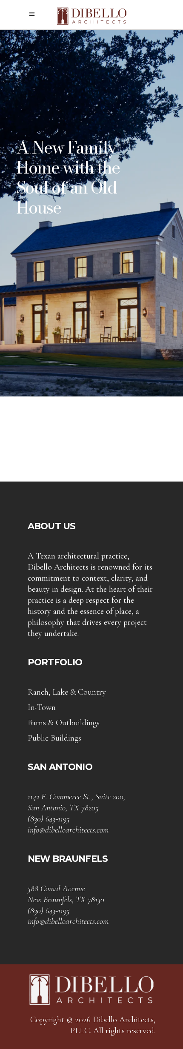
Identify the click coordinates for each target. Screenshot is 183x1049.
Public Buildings (54, 738)
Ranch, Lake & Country (67, 692)
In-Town (42, 707)
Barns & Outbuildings (64, 723)
